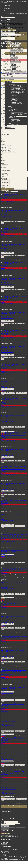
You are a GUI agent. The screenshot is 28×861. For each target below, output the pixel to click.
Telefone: (3, 823)
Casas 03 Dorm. (14, 59)
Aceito (14, 30)
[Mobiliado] (4, 166)
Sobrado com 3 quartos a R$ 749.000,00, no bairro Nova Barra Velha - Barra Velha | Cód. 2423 (14, 558)
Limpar (7, 188)
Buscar (2, 188)
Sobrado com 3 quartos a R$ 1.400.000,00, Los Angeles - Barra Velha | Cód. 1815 (12, 795)
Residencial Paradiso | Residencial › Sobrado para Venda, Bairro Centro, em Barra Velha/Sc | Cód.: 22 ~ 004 (14, 696)
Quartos (3, 144)
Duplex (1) (5, 67)
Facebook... (3, 815)
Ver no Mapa (4, 854)
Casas (8, 55)
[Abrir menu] (2, 78)
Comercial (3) (6, 75)
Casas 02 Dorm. (14, 58)
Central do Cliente (5, 833)
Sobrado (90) (6, 72)
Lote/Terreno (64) (7, 70)
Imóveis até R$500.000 (15, 70)
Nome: (2, 822)
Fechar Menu (10, 74)
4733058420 (7, 8)
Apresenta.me (4, 855)
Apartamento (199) (7, 61)
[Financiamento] (5, 179)
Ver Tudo (16, 32)
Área (2, 153)
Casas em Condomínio (15, 62)
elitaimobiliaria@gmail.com (10, 10)
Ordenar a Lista (4, 185)
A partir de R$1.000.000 (16, 73)
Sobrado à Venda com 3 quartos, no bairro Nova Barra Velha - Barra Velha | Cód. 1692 (14, 389)
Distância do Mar (5, 134)
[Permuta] (5, 181)
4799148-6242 (7, 5)
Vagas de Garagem (5, 150)
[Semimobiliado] (4, 164)
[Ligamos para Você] (6, 20)
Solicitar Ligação (5, 826)
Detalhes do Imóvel (5, 170)
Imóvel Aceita (4, 178)
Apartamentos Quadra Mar (16, 51)
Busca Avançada (5, 190)
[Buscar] (1, 16)
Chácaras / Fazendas (15, 66)
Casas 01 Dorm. (14, 56)
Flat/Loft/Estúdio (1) (8, 69)
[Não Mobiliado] (4, 167)
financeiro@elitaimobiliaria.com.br (9, 836)
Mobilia (2, 163)
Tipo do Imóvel (4, 58)
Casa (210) (5, 64)
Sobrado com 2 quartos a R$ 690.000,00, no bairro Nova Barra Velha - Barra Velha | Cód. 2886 (13, 624)
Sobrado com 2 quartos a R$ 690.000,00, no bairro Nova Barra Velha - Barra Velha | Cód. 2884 (13, 590)
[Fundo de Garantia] (5, 182)
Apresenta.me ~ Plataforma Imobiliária (10, 857)
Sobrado (12, 63)
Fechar (12, 188)
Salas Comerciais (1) (8, 76)
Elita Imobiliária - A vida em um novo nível (16, 13)
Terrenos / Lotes (14, 67)
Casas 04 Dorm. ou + (15, 60)
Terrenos (9, 65)
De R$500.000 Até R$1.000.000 (18, 72)
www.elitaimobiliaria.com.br (16, 859)
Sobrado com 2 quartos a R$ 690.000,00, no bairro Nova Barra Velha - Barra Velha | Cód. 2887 (13, 658)
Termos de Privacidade (6, 30)
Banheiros (3, 147)
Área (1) (5, 63)
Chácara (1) (5, 66)
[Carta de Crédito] (5, 184)
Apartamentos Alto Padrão (16, 49)
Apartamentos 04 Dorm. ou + (17, 48)
